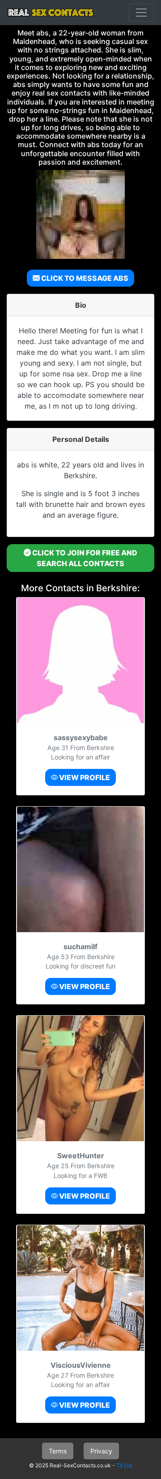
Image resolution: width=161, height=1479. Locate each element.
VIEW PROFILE (84, 777)
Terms (58, 1451)
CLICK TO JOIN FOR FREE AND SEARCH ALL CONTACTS (84, 558)
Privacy (101, 1451)
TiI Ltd (124, 1465)
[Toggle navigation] (141, 13)
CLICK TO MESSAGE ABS (84, 278)
